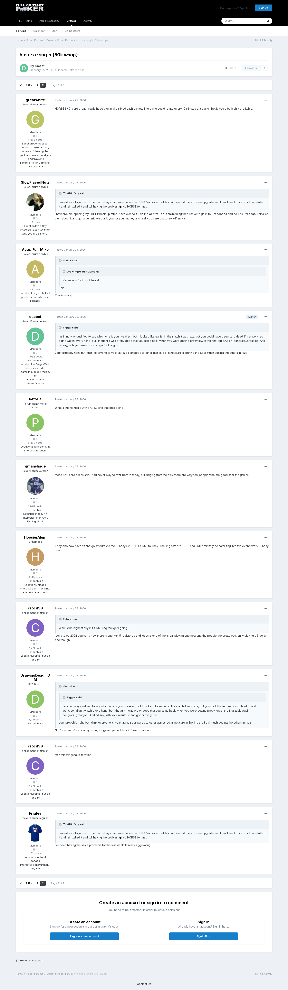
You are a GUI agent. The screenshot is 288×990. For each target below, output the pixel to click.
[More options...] (265, 100)
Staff (54, 30)
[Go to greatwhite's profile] (35, 119)
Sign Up (263, 7)
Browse (71, 20)
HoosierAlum (35, 537)
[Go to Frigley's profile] (35, 833)
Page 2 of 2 (58, 85)
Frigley (35, 813)
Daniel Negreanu (49, 20)
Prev (29, 85)
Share (231, 67)
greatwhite (35, 100)
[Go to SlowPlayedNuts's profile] (35, 202)
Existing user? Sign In (235, 8)
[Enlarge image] (120, 206)
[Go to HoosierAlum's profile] (35, 557)
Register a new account (84, 936)
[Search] (268, 21)
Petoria (35, 399)
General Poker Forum (70, 70)
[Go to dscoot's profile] (24, 68)
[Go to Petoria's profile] (35, 422)
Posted (70, 100)
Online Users (72, 30)
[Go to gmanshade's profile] (35, 486)
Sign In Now (204, 936)
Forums (21, 30)
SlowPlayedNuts (35, 182)
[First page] (21, 85)
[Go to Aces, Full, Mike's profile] (35, 269)
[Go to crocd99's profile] (35, 628)
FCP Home (25, 20)
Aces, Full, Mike (35, 249)
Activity (87, 20)
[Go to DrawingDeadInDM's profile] (35, 699)
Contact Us (144, 983)
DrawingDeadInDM (35, 677)
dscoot (39, 66)
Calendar (39, 30)
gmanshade (35, 466)
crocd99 (35, 608)
